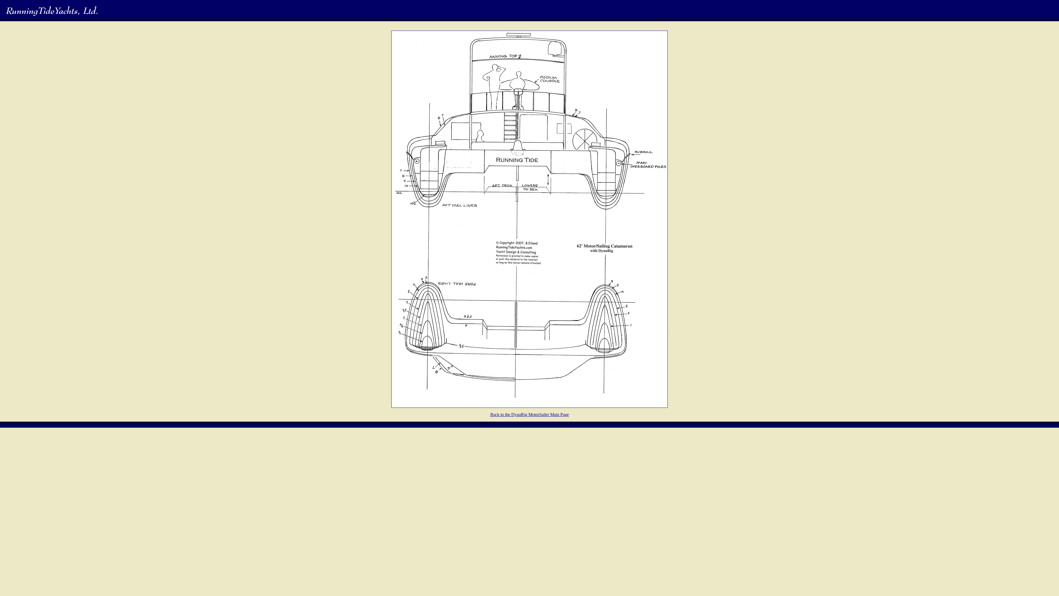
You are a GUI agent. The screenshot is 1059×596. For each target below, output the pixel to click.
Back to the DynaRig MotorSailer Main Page (529, 414)
